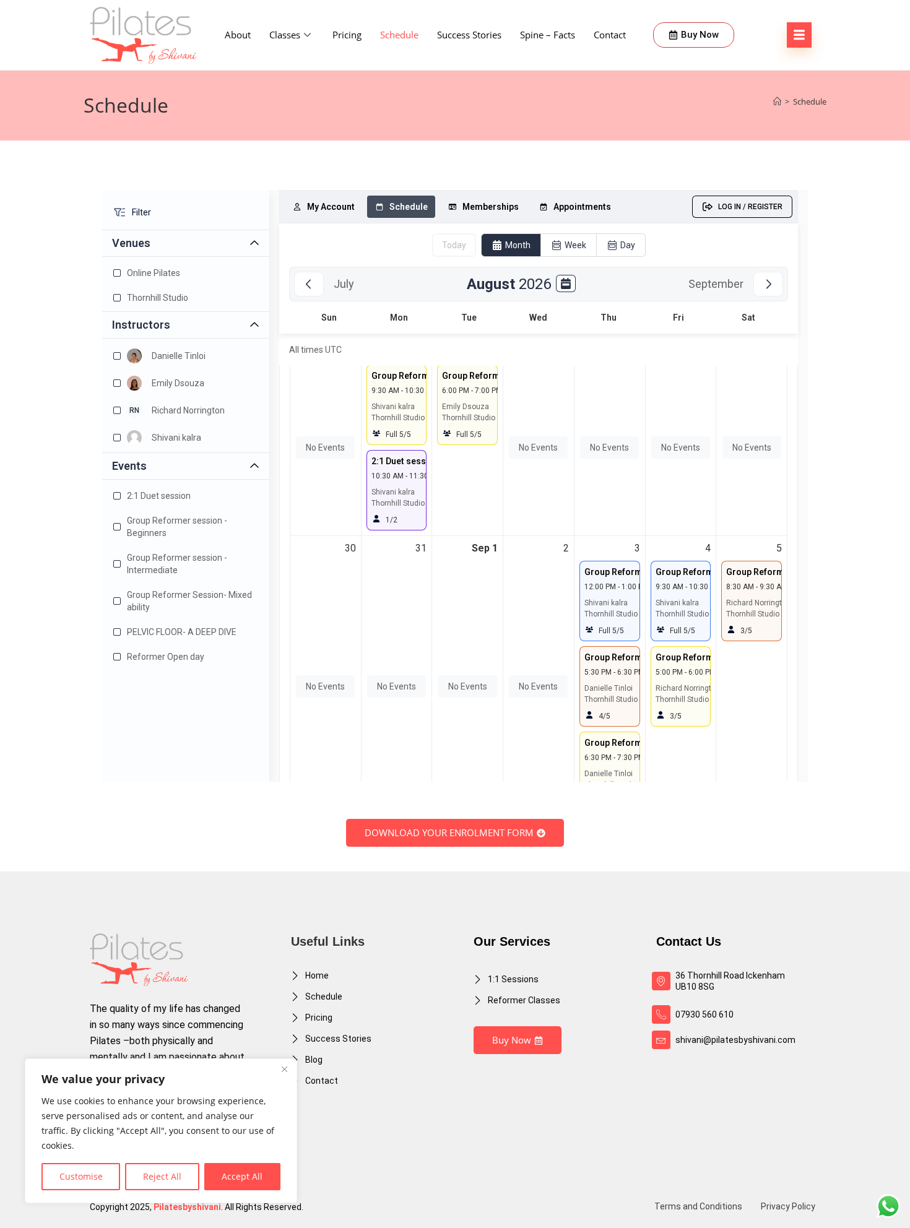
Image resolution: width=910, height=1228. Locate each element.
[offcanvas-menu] (799, 35)
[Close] (284, 1069)
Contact (610, 34)
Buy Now (511, 1040)
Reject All (162, 1176)
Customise (81, 1176)
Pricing (347, 34)
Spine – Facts (547, 34)
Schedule (399, 34)
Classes (284, 34)
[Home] (777, 101)
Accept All (242, 1176)
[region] (161, 1130)
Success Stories (469, 34)
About (238, 34)
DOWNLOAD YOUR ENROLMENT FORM (449, 832)
